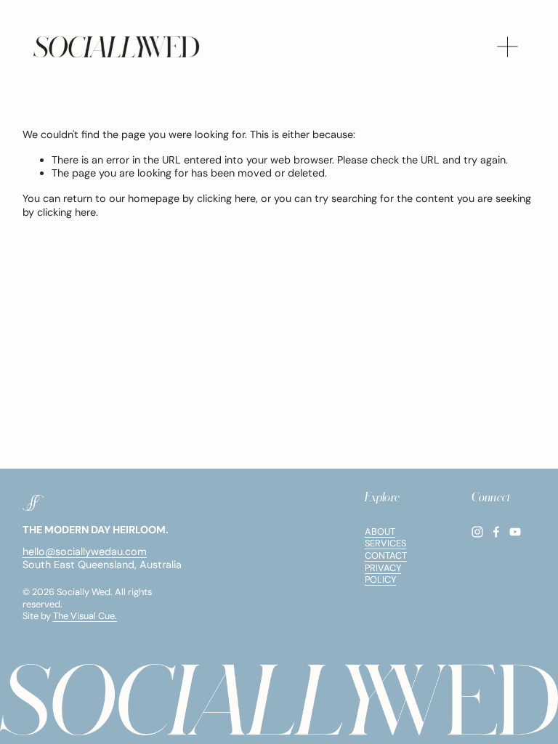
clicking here (226, 198)
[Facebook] (496, 532)
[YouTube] (515, 532)
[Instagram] (477, 532)
